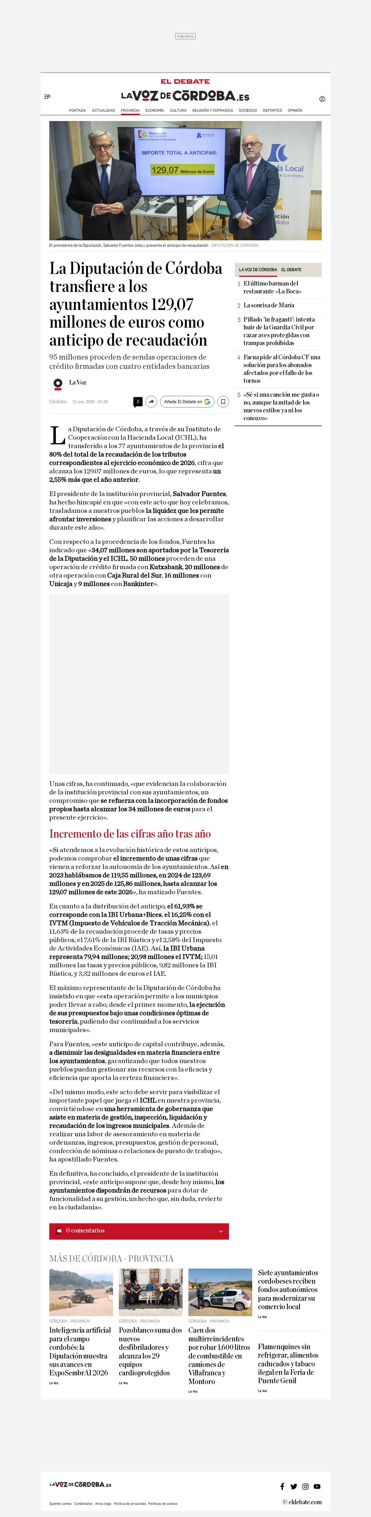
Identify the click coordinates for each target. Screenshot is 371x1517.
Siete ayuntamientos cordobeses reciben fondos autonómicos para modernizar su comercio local (288, 1290)
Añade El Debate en (183, 401)
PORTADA (77, 110)
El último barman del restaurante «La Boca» (272, 287)
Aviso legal (103, 1504)
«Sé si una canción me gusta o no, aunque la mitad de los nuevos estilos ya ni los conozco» (281, 406)
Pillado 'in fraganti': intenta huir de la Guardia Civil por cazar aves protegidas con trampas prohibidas (279, 331)
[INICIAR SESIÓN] (322, 99)
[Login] (322, 99)
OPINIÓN (295, 110)
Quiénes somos (60, 1504)
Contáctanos (83, 1504)
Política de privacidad (130, 1504)
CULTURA (178, 110)
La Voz (77, 382)
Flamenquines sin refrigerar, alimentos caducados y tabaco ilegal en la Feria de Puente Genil (288, 1364)
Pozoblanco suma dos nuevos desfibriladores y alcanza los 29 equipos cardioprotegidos (150, 1351)
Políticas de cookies (163, 1504)
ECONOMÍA (155, 110)
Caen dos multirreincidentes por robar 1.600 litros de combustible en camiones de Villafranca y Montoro (219, 1356)
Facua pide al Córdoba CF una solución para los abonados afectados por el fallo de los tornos (281, 369)
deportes (272, 110)
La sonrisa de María (268, 305)
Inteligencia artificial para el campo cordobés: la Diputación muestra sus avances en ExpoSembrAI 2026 (80, 1351)
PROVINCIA (130, 110)
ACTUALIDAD (103, 110)
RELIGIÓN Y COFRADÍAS (212, 110)
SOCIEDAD (248, 110)
